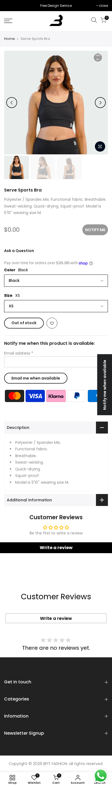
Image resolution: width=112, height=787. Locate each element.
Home (9, 38)
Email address (18, 353)
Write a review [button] (56, 547)
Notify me (95, 229)
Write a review (56, 618)
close (11, 5)
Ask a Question (19, 250)
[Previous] (11, 102)
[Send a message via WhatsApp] (100, 775)
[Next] (100, 102)
